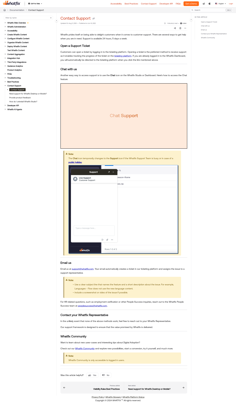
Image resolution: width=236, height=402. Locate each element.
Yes (94, 375)
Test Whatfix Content (16, 50)
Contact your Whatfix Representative (214, 34)
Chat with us (205, 26)
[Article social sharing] (175, 28)
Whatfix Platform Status (133, 397)
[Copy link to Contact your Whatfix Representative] (112, 315)
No (108, 375)
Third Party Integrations (16, 62)
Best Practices (13, 82)
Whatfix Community (85, 348)
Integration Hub (13, 58)
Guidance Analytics (15, 66)
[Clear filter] (51, 18)
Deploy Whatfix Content (17, 46)
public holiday (75, 162)
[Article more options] (185, 28)
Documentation (17, 10)
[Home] (12, 4)
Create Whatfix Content (17, 35)
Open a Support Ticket (209, 22)
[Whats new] (204, 4)
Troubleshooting (14, 78)
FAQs (9, 74)
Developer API (13, 105)
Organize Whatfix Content (18, 42)
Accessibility (12, 31)
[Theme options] (210, 4)
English (221, 4)
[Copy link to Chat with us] (81, 69)
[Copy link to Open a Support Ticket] (94, 46)
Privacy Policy (98, 397)
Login (231, 4)
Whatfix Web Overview (16, 23)
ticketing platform (123, 56)
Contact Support (36, 10)
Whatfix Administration (16, 27)
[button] (211, 10)
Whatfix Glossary (113, 397)
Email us (204, 30)
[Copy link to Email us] (75, 263)
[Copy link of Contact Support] (94, 19)
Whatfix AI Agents (14, 109)
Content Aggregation (16, 54)
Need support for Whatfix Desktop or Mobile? (28, 94)
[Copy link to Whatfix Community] (90, 337)
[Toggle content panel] (191, 19)
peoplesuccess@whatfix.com (92, 305)
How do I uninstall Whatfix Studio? (23, 101)
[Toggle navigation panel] (56, 20)
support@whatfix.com (83, 269)
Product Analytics (14, 70)
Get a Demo (191, 3)
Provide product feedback (20, 98)
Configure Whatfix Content (18, 38)
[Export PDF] (180, 28)
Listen (184, 23)
